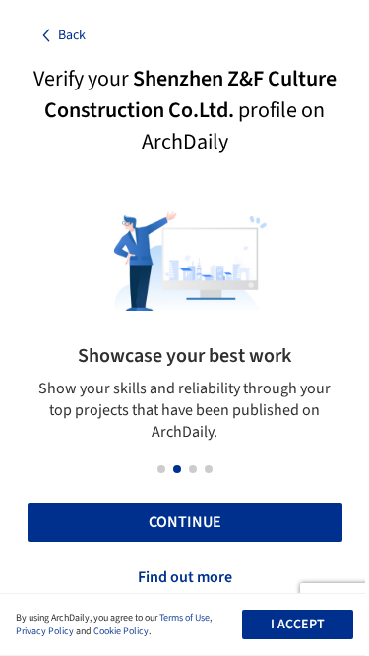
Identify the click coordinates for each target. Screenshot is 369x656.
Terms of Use (184, 618)
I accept (298, 624)
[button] (161, 469)
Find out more (185, 577)
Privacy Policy (45, 631)
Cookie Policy (121, 631)
